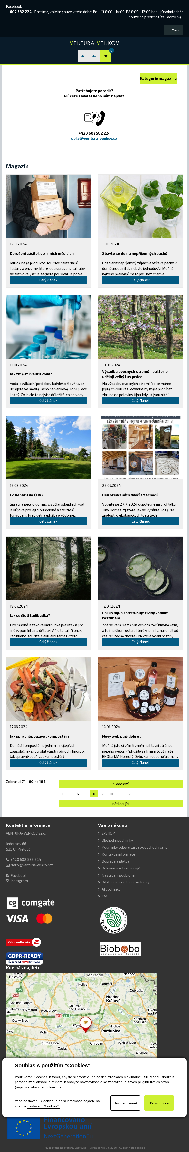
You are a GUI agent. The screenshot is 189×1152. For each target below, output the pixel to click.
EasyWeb (80, 1147)
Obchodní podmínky (117, 840)
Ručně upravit (125, 1103)
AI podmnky (111, 889)
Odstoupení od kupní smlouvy (125, 882)
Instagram (19, 880)
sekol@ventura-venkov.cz (32, 865)
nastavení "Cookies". (43, 1106)
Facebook (14, 6)
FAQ (105, 896)
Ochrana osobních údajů (121, 868)
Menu (176, 30)
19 (129, 794)
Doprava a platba (115, 861)
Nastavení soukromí (118, 875)
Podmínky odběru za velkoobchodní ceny (135, 847)
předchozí (121, 784)
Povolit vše (159, 1103)
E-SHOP (108, 833)
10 (111, 794)
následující (120, 803)
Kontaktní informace (28, 825)
